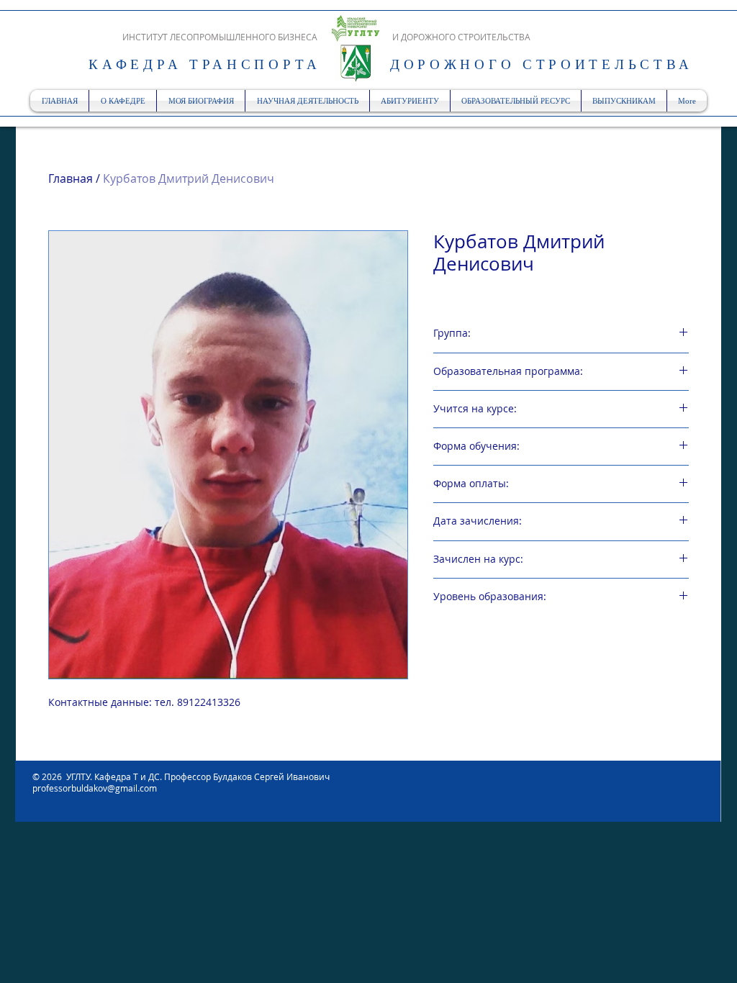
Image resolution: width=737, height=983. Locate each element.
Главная (70, 178)
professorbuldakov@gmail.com (94, 788)
